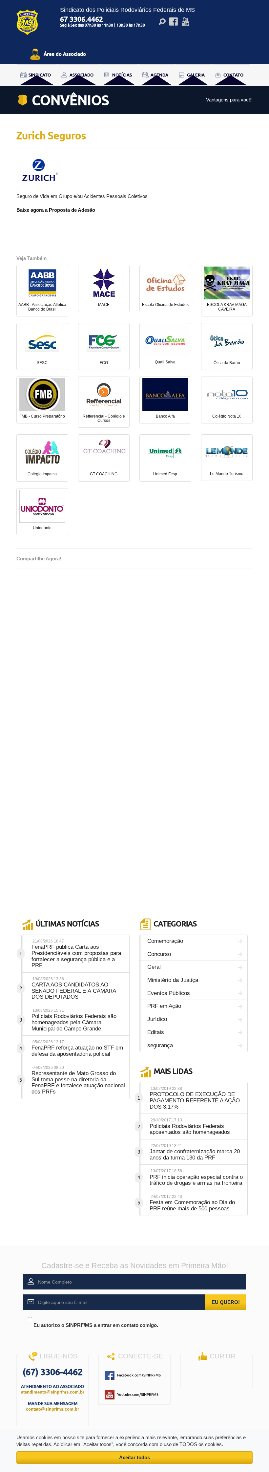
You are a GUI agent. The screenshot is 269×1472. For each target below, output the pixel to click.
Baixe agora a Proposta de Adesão (55, 210)
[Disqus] (134, 657)
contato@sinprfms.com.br (52, 1409)
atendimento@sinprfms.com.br (52, 1392)
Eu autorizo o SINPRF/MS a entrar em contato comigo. (95, 1325)
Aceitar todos (134, 1457)
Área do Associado (65, 54)
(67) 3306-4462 (53, 1371)
